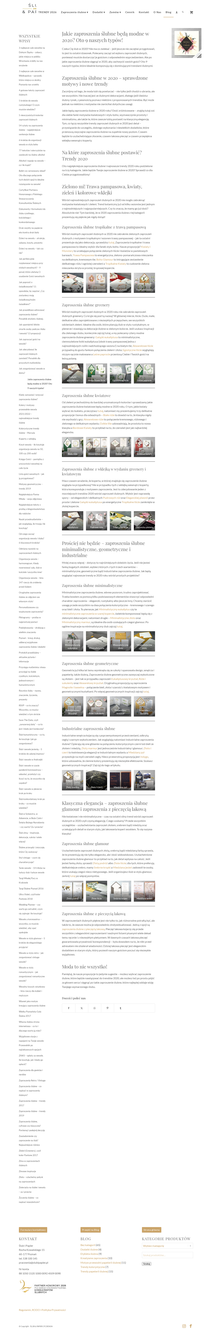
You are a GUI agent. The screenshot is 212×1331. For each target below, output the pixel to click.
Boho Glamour (104, 259)
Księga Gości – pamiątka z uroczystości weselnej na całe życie (31, 463)
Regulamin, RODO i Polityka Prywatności (42, 1309)
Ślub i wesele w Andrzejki (31, 759)
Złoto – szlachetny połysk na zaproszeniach (31, 1179)
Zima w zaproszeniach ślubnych (29, 1163)
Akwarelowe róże (93, 419)
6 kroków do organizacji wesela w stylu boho (30, 142)
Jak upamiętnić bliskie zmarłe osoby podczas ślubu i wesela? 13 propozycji (32, 329)
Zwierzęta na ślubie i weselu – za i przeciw (32, 1189)
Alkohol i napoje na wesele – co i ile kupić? (32, 162)
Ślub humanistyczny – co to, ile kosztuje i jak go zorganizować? (32, 739)
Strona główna (152, 1229)
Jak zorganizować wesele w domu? (32, 370)
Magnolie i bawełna (73, 687)
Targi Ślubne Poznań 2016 (31, 888)
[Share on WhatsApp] (94, 1008)
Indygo (144, 756)
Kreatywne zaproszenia (93, 1258)
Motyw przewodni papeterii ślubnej (100, 1262)
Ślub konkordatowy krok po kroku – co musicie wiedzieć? (32, 803)
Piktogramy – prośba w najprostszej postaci (30, 619)
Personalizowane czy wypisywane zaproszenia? (31, 609)
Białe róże (108, 415)
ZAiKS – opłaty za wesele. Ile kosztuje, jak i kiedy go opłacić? (31, 1060)
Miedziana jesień (122, 867)
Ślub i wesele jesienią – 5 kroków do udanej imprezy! (31, 751)
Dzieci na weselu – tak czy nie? (31, 250)
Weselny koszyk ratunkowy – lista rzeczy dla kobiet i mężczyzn (32, 991)
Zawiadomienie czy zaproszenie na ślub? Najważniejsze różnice (29, 1140)
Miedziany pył (136, 752)
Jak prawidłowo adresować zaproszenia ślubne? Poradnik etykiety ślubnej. (32, 314)
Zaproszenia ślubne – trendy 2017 (32, 1103)
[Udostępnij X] (81, 1008)
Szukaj (146, 1264)
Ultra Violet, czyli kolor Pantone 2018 (29, 896)
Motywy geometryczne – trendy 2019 (31, 486)
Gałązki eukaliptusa (106, 337)
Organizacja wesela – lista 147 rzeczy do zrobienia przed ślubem (31, 582)
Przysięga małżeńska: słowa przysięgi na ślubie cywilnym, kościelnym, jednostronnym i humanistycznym (32, 676)
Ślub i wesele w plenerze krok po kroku (30, 791)
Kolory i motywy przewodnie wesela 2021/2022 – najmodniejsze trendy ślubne (29, 414)
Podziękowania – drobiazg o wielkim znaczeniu (32, 629)
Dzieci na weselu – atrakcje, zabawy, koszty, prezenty (32, 240)
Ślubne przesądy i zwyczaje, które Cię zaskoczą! (32, 849)
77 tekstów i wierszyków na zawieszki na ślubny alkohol (32, 152)
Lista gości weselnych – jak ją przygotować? (31, 476)
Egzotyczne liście (132, 349)
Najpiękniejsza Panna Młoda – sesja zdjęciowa (30, 496)
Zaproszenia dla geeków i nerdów (31, 1072)
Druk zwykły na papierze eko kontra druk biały (30, 230)
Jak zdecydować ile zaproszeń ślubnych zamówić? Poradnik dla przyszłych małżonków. (30, 356)
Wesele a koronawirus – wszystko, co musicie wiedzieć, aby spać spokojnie (30, 926)
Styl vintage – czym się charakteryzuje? (29, 859)
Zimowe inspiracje (27, 1171)
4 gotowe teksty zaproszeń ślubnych (32, 92)
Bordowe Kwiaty (82, 427)
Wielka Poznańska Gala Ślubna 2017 (30, 1013)
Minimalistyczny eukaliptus (114, 609)
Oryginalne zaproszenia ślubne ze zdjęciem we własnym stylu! (30, 597)
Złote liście (120, 863)
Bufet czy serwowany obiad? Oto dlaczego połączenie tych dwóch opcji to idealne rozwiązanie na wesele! (32, 177)
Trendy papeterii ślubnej (94, 1271)
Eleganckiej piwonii (137, 497)
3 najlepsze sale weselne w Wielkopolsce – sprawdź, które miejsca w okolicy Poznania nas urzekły (31, 78)
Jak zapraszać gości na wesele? (29, 341)
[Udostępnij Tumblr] (120, 1008)
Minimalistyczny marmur (76, 622)
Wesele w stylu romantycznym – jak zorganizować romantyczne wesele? (32, 974)
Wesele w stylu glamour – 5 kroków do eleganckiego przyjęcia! (32, 942)
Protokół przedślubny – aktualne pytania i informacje (30, 657)
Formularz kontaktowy (33, 1229)
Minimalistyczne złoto (122, 617)
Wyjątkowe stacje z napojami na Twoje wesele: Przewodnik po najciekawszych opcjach (31, 1043)
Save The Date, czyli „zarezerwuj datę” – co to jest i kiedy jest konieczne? (31, 724)
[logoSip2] (35, 9)
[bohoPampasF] (186, 43)
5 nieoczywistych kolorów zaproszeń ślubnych (31, 117)
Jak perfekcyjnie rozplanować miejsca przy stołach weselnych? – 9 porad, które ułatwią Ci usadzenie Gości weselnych (32, 268)
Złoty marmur (89, 748)
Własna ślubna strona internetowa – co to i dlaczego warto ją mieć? (30, 1026)
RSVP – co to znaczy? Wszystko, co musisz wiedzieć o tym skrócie (29, 710)
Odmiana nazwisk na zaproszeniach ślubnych (30, 550)
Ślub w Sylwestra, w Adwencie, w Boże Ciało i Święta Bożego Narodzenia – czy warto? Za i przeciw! (31, 820)
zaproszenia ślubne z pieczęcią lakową (83, 929)
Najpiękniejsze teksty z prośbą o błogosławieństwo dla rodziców (32, 509)
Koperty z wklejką (27, 438)
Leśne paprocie (101, 354)
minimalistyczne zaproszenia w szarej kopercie (88, 613)
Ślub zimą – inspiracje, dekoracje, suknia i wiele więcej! (30, 837)
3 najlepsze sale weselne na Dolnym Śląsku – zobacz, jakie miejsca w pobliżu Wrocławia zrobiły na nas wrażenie (32, 56)
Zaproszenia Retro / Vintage (32, 1080)
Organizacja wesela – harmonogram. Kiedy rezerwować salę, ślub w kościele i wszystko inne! (30, 565)
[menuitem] (47, 9)
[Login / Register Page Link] (177, 10)
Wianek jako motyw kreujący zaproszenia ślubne (32, 1003)
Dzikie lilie (106, 423)
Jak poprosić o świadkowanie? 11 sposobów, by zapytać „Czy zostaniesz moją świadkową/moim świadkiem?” (32, 293)
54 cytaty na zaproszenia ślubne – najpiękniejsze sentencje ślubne (31, 130)
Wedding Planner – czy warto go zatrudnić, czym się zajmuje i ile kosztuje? (31, 909)
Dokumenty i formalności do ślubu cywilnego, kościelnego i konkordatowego (32, 215)
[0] (191, 11)
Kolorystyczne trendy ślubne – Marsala (29, 430)
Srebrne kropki (102, 867)
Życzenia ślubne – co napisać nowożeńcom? (29, 1199)
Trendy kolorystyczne (92, 1266)
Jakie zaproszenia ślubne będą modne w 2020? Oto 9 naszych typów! (39, 383)
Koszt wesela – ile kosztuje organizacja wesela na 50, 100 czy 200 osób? (31, 449)
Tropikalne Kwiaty (115, 263)
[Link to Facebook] (190, 1325)
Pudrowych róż (111, 497)
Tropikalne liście (131, 502)
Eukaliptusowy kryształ (124, 678)
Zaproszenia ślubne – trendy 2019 (32, 1113)
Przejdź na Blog (90, 1229)
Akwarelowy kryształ (91, 683)
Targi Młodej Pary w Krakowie (28, 880)
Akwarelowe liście (143, 345)
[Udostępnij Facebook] (68, 1008)
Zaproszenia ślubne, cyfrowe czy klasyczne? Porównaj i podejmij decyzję (32, 1126)
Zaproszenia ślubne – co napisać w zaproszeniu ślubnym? (30, 1090)
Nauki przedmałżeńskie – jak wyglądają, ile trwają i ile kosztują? (32, 523)
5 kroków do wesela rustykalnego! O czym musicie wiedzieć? (29, 105)
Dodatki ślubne (89, 1249)
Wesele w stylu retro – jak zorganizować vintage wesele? (31, 957)
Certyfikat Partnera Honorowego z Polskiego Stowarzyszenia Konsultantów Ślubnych (30, 196)
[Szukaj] (183, 9)
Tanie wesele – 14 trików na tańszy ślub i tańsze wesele (32, 870)
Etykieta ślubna (89, 1253)
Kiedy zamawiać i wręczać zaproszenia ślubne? (31, 396)
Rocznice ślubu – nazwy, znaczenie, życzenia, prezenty (30, 695)
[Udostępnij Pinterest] (107, 1008)
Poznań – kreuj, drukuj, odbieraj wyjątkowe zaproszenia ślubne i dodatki (32, 642)
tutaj (111, 242)
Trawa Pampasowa (83, 255)
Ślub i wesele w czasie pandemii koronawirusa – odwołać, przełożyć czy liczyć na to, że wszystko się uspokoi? (32, 774)
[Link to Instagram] (184, 1325)
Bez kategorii (87, 1244)
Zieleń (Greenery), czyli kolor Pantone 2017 (30, 1152)
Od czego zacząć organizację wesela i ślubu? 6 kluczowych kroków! (31, 538)
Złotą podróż (100, 863)
